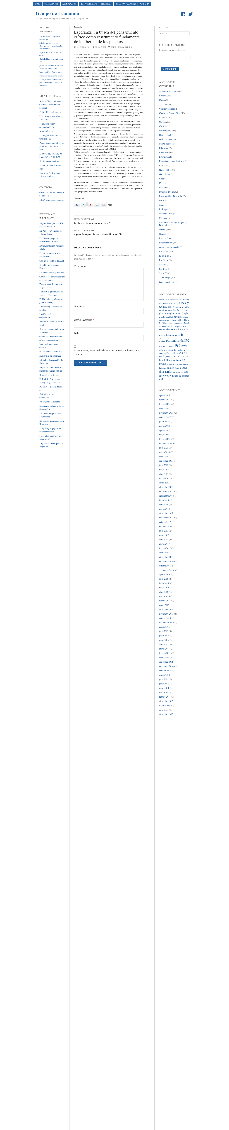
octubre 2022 (165, 417)
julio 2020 (163, 447)
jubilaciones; (166, 350)
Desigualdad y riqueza (49, 374)
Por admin (100, 47)
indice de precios (172, 334)
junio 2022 (164, 421)
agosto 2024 (164, 395)
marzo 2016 (164, 596)
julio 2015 (163, 631)
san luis (178, 368)
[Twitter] (191, 14)
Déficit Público (165, 139)
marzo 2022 (164, 425)
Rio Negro (163, 260)
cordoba (186, 307)
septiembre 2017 (166, 526)
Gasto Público (165, 169)
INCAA (162, 182)
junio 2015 (164, 635)
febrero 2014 (165, 696)
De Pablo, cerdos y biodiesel (51, 272)
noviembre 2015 (166, 613)
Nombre (79, 306)
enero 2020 (164, 456)
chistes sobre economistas (50, 351)
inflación (163, 187)
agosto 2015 (164, 626)
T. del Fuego (164, 277)
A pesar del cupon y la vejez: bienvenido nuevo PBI (98, 232)
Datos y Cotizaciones (126, 4)
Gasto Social (164, 174)
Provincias (163, 251)
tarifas (168, 371)
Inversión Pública (167, 191)
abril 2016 (163, 591)
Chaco (162, 99)
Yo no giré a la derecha (49, 401)
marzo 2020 (164, 452)
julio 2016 (163, 578)
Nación (162, 229)
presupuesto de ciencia (169, 246)
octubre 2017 (165, 521)
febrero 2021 (165, 438)
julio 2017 (163, 530)
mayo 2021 (164, 434)
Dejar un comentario (122, 47)
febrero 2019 (165, 478)
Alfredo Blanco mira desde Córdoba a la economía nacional (51, 104)
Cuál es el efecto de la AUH (51, 260)
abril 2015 (163, 644)
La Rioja (163, 209)
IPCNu (184, 346)
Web (76, 333)
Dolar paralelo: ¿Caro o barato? (50, 72)
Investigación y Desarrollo (170, 196)
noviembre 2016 (166, 561)
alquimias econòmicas (49, 161)
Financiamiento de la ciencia (171, 161)
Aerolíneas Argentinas (169, 91)
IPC (161, 200)
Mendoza (163, 217)
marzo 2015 (164, 648)
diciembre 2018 (166, 486)
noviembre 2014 (166, 666)
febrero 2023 (165, 403)
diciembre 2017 (166, 513)
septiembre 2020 (166, 443)
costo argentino (166, 130)
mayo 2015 (164, 639)
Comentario (80, 266)
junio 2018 (164, 500)
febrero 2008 (165, 705)
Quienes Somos (51, 4)
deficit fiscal (176, 310)
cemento (169, 303)
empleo (176, 317)
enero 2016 (164, 604)
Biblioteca (106, 4)
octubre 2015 (165, 618)
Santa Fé (163, 273)
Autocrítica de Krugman (50, 355)
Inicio (37, 4)
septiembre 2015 (166, 622)
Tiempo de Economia (57, 13)
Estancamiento (165, 156)
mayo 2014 (164, 687)
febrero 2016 (165, 600)
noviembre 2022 (166, 412)
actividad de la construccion (168, 300)
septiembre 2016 (166, 570)
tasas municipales (166, 281)
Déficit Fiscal (165, 134)
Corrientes (163, 126)
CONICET (164, 117)
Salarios (162, 264)
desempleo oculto (172, 313)
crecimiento (165, 309)
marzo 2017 (164, 543)
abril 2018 (163, 504)
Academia (144, 4)
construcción (179, 307)
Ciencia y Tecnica (167, 108)
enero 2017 (164, 552)
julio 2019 (163, 465)
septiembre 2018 (166, 495)
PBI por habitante (172, 359)
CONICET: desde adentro (50, 111)
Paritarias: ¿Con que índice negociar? (92, 221)
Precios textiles (165, 242)
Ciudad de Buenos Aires (169, 113)
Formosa (163, 165)
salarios (171, 367)
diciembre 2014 (166, 661)
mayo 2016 (164, 587)
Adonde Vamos (69, 4)
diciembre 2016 (166, 556)
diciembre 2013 (166, 701)
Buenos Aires (165, 95)
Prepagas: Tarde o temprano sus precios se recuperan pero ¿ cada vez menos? (51, 82)
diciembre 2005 (166, 714)
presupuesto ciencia (176, 363)
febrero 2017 (165, 548)
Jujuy (161, 204)
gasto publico (178, 319)
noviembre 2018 (166, 491)
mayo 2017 (164, 535)
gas (182, 317)
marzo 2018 (164, 508)
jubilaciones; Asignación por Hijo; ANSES (172, 351)
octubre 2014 (165, 670)
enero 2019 (164, 482)
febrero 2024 (165, 399)
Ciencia (175, 303)
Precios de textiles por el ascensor (51, 75)
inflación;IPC (181, 340)
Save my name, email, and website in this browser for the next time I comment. (107, 352)
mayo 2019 (164, 469)
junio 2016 (164, 583)
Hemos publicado (89, 4)
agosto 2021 (164, 430)
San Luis (163, 268)
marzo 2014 (164, 692)
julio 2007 (163, 709)
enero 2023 (164, 408)
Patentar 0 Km (165, 238)
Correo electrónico (84, 319)
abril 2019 (163, 473)
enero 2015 (164, 657)
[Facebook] (184, 14)
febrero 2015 (165, 653)
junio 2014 (164, 683)
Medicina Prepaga (167, 213)
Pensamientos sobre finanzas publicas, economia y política (51, 146)
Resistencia (164, 255)
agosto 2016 (164, 574)
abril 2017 (163, 539)
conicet (171, 306)
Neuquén (163, 233)
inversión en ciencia (166, 346)
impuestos (169, 322)
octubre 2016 (165, 565)
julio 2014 (163, 679)
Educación (78, 27)
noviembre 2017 (166, 517)
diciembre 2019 (166, 460)
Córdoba (163, 121)
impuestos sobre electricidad (172, 327)
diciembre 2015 (166, 609)
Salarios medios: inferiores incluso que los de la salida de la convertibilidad (50, 46)
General (162, 178)
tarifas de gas (178, 372)
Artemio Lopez (46, 131)
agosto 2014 (164, 674)
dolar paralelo (165, 143)
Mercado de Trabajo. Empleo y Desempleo (173, 224)
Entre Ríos (164, 152)
